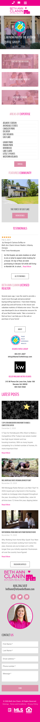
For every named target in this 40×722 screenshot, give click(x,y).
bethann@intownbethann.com (20, 589)
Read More (27, 266)
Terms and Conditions (18, 704)
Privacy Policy (33, 704)
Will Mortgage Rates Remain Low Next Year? (16, 480)
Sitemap (6, 704)
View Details (20, 215)
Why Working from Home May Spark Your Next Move (19, 532)
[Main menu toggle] (25, 3)
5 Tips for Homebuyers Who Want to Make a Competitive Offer (16, 424)
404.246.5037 (20, 586)
